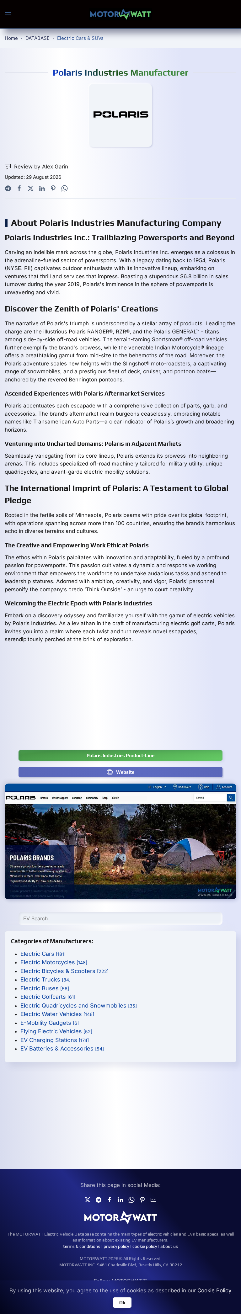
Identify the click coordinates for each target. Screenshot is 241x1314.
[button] (8, 14)
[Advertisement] (120, 700)
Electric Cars (43, 953)
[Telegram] (8, 188)
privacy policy (116, 1246)
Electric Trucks (45, 979)
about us (169, 1246)
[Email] (153, 1199)
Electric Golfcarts (47, 996)
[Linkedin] (120, 1199)
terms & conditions (81, 1246)
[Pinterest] (53, 188)
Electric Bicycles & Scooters (64, 971)
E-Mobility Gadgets (49, 1022)
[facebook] (109, 1199)
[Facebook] (19, 188)
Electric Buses (44, 988)
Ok (122, 1302)
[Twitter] (30, 188)
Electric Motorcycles (53, 962)
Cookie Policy (214, 1290)
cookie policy (144, 1246)
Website (125, 772)
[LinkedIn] (42, 188)
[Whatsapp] (64, 188)
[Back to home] (120, 14)
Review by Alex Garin (41, 166)
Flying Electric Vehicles (56, 1031)
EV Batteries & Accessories (62, 1048)
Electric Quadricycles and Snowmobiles (78, 1005)
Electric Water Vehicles (57, 1014)
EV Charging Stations (54, 1040)
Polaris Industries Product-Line (120, 755)
